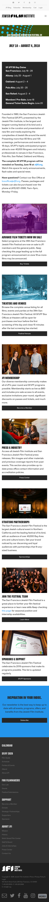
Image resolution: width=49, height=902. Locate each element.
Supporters (6, 815)
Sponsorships (24, 557)
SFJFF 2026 (7, 753)
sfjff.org (38, 164)
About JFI (5, 773)
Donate (5, 808)
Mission (5, 831)
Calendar (7, 745)
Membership (27, 8)
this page (6, 610)
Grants (4, 788)
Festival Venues (24, 334)
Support (6, 799)
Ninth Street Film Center (11, 838)
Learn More (24, 620)
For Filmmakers (11, 780)
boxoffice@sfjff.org (11, 181)
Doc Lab (5, 785)
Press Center (24, 478)
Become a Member (24, 408)
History (4, 835)
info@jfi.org (7, 887)
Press (32, 877)
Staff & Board (7, 842)
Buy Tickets (24, 264)
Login (41, 8)
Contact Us (6, 853)
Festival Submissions (10, 792)
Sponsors (5, 819)
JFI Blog (8, 8)
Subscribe (16, 8)
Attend (4, 769)
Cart (35, 8)
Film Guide (6, 758)
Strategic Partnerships (10, 811)
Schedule (5, 762)
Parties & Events (8, 765)
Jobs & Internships (9, 846)
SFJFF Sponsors (24, 679)
